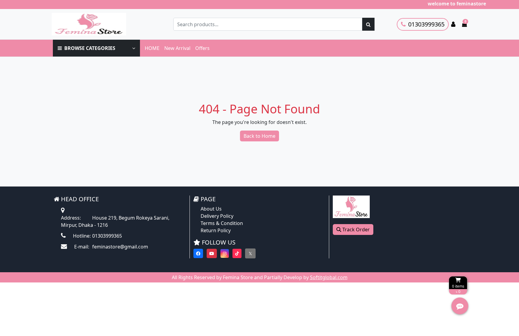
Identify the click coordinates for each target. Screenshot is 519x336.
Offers (202, 48)
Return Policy (216, 230)
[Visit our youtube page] (212, 253)
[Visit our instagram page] (224, 253)
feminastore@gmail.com (110, 246)
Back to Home (259, 136)
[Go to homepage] (95, 24)
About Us (211, 208)
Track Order (355, 229)
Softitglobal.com (329, 277)
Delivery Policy (217, 216)
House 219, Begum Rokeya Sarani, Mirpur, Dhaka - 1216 (115, 221)
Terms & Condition (222, 223)
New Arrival (177, 48)
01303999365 (426, 24)
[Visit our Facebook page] (198, 253)
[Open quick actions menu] (459, 305)
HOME (152, 48)
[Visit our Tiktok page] (236, 253)
